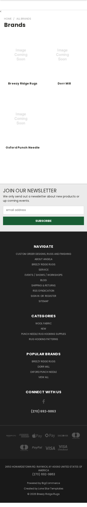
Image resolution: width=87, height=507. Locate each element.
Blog (43, 280)
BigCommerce (51, 483)
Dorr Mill (64, 83)
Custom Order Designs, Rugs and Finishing (43, 254)
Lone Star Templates (50, 488)
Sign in (35, 296)
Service (44, 269)
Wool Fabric (43, 323)
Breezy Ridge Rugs (22, 83)
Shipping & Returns (43, 285)
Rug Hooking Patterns (43, 339)
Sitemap (43, 301)
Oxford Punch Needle (23, 147)
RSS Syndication (43, 290)
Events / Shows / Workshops (44, 275)
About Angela (43, 259)
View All (43, 377)
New (43, 328)
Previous (6, 503)
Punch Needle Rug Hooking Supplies (43, 334)
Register (50, 296)
